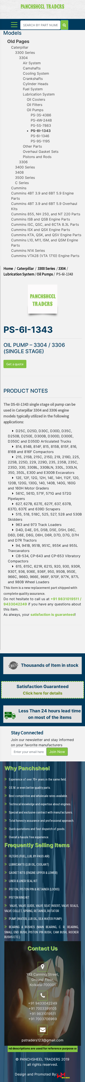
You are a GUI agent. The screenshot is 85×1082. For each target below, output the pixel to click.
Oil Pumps (35, 110)
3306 (23, 162)
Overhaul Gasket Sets (40, 151)
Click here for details (42, 693)
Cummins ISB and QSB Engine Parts (40, 219)
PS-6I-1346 (40, 136)
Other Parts (32, 146)
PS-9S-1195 (40, 141)
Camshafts (32, 68)
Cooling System (36, 73)
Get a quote (15, 364)
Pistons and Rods (37, 157)
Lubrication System (39, 94)
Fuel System (33, 89)
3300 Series (25, 52)
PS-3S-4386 (41, 115)
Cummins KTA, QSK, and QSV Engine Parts (46, 235)
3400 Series (25, 167)
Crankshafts (33, 78)
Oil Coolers (36, 99)
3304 (23, 58)
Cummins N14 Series (28, 250)
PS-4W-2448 (41, 120)
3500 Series (25, 177)
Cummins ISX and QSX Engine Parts (40, 229)
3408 (19, 172)
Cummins (18, 188)
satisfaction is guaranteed (53, 614)
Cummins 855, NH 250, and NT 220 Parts (45, 214)
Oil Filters (34, 104)
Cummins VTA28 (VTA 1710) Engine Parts (45, 256)
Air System (32, 63)
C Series (22, 183)
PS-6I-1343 (41, 130)
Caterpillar (19, 47)
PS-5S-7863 (41, 125)
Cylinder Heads (35, 84)
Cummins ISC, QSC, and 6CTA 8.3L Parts (45, 224)
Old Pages (18, 41)
